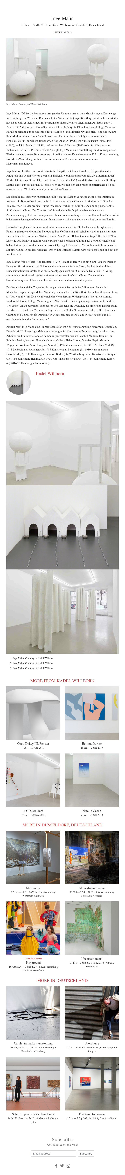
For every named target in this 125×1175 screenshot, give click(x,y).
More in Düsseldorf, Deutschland (62, 824)
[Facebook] (56, 1165)
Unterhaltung (33, 958)
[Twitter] (62, 1165)
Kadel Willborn (50, 373)
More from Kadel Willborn (62, 680)
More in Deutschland (62, 980)
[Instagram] (68, 1165)
